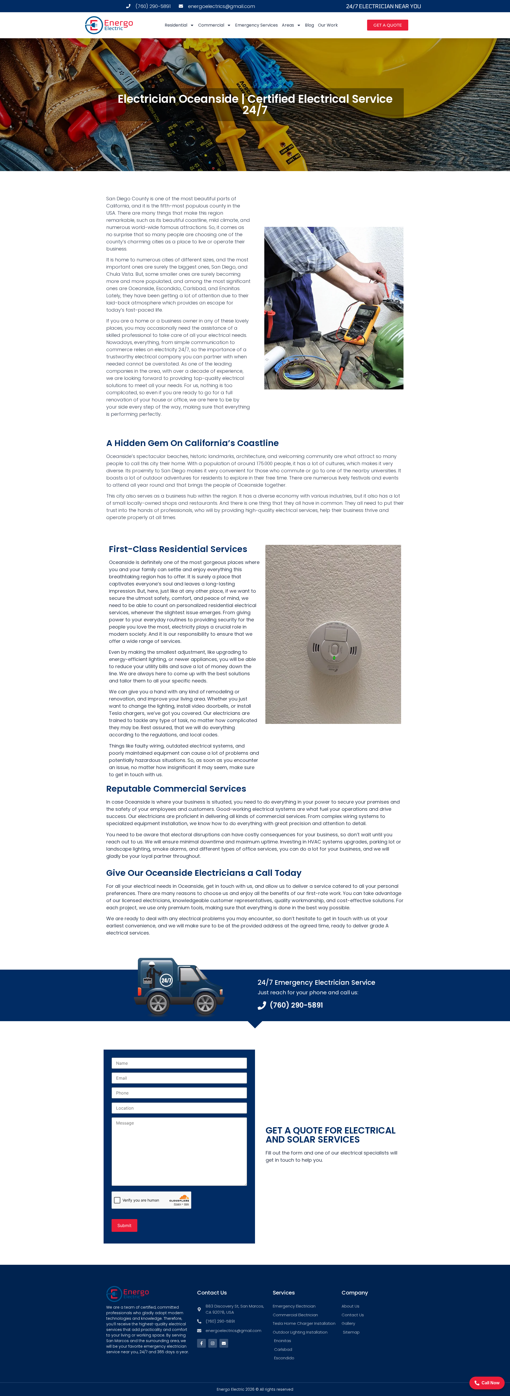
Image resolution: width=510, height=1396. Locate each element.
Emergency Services (256, 25)
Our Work (328, 25)
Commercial (211, 25)
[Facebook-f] (201, 1343)
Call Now (490, 1383)
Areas (288, 25)
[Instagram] (212, 1343)
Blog (309, 25)
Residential (176, 25)
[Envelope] (223, 1343)
